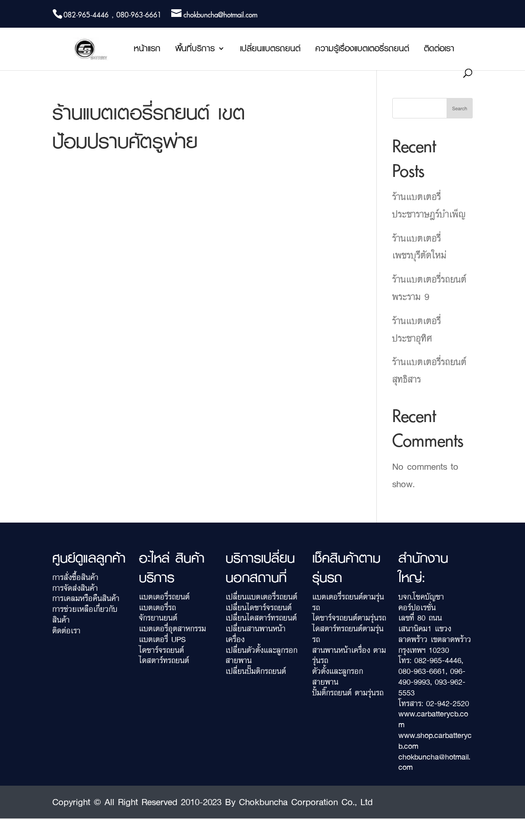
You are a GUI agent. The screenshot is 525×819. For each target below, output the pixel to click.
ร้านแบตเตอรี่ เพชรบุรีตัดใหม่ (419, 247)
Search (459, 108)
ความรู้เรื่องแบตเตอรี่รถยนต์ (362, 50)
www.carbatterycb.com (433, 719)
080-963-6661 (422, 671)
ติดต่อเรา (439, 50)
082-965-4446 (437, 660)
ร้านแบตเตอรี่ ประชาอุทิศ (416, 329)
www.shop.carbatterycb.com (435, 740)
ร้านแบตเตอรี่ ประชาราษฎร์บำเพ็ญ (429, 205)
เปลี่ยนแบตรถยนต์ (270, 50)
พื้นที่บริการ (195, 50)
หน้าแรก (147, 50)
